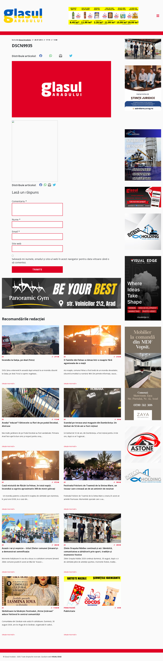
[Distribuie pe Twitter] (70, 55)
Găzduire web (46, 657)
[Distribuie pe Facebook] (40, 55)
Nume (16, 219)
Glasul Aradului (25, 40)
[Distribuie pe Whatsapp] (50, 55)
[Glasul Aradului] (27, 16)
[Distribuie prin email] (60, 55)
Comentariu (19, 201)
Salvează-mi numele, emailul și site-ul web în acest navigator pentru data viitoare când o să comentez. (60, 260)
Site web (16, 243)
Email (16, 231)
